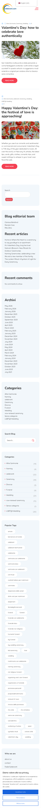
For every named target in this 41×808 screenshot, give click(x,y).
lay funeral (11, 640)
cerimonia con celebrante (16, 558)
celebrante (11, 553)
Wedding (25, 23)
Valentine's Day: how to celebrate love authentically (20, 31)
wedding (11, 656)
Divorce (8, 405)
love (25, 650)
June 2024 (9, 344)
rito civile (11, 710)
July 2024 (8, 342)
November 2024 (11, 339)
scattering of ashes (14, 726)
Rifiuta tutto (20, 803)
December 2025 (11, 314)
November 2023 (11, 364)
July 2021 (8, 372)
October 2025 (10, 317)
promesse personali (14, 688)
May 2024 (8, 347)
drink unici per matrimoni (16, 596)
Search (7, 190)
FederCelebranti (11, 767)
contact (8, 763)
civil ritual (11, 575)
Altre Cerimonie (11, 23)
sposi (29, 726)
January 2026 (10, 311)
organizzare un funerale (16, 683)
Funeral (8, 408)
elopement (11, 602)
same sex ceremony (15, 715)
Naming (8, 397)
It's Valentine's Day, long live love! (17, 245)
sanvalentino (12, 721)
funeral (10, 613)
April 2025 (9, 325)
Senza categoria (11, 416)
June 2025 (9, 322)
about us (8, 759)
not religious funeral (14, 672)
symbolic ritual (13, 731)
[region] (20, 788)
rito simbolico (25, 710)
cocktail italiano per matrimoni (18, 580)
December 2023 (11, 361)
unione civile (29, 731)
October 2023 (10, 366)
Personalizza (20, 798)
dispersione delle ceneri (16, 591)
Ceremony (19, 23)
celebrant (11, 542)
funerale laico (12, 623)
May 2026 (8, 306)
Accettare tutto (20, 792)
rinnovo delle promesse (16, 704)
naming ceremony (14, 667)
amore (10, 531)
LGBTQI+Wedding (7, 101)
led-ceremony (12, 650)
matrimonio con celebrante (17, 661)
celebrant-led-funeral (15, 548)
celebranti (16, 99)
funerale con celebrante (16, 618)
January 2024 (10, 358)
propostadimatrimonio (15, 694)
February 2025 (10, 331)
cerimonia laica (13, 564)
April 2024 (8, 350)
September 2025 (11, 320)
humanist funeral (13, 634)
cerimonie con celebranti (16, 569)
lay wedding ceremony (15, 645)
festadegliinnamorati (15, 607)
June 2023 (9, 369)
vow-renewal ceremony (14, 413)
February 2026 (10, 309)
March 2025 (9, 328)
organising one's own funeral (18, 677)
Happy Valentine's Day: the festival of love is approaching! (20, 112)
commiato (11, 585)
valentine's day (13, 737)
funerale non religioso (15, 629)
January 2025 (10, 333)
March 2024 (9, 353)
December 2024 (11, 336)
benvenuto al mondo (15, 537)
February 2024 (10, 355)
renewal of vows (13, 699)
